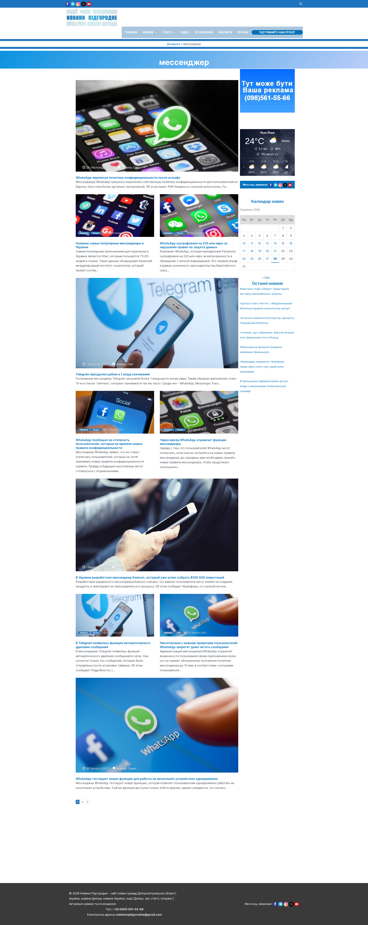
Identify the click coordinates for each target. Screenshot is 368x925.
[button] (301, 4)
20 (267, 251)
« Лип (266, 277)
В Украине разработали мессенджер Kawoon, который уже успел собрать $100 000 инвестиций (150, 577)
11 (252, 243)
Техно (96, 233)
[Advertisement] (115, 855)
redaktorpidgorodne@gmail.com (139, 914)
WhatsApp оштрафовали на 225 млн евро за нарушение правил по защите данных (193, 245)
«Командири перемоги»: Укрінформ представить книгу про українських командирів (262, 366)
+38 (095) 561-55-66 (128, 909)
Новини (126, 167)
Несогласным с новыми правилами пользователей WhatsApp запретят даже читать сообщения (198, 645)
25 (252, 258)
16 (290, 243)
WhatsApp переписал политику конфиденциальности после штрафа (128, 177)
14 (275, 243)
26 (259, 258)
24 (244, 258)
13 (267, 243)
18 (251, 251)
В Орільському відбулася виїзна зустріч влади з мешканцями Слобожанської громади (264, 386)
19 (259, 251)
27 (267, 258)
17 (244, 251)
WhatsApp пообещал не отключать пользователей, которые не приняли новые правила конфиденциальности (109, 444)
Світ (136, 167)
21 (275, 251)
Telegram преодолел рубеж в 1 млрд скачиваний (113, 374)
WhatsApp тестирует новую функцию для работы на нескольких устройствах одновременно (147, 779)
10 (244, 243)
